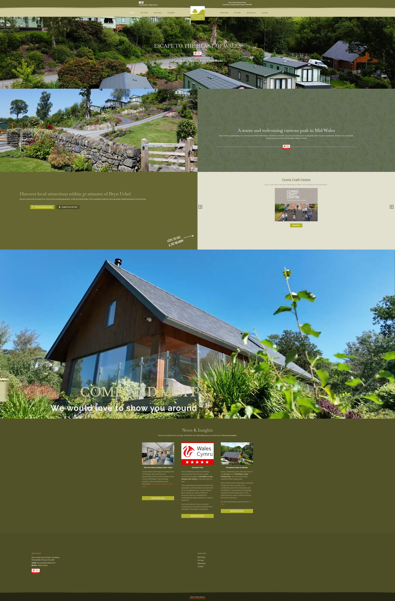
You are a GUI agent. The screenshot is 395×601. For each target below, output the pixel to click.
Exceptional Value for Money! (237, 468)
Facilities (171, 13)
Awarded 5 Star (197, 468)
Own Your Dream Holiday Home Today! (158, 468)
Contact (265, 13)
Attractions (251, 13)
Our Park (144, 13)
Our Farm (157, 13)
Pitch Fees (224, 13)
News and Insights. (229, 435)
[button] (201, 207)
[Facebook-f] (140, 2)
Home (132, 13)
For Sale (237, 13)
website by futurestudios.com (197, 598)
